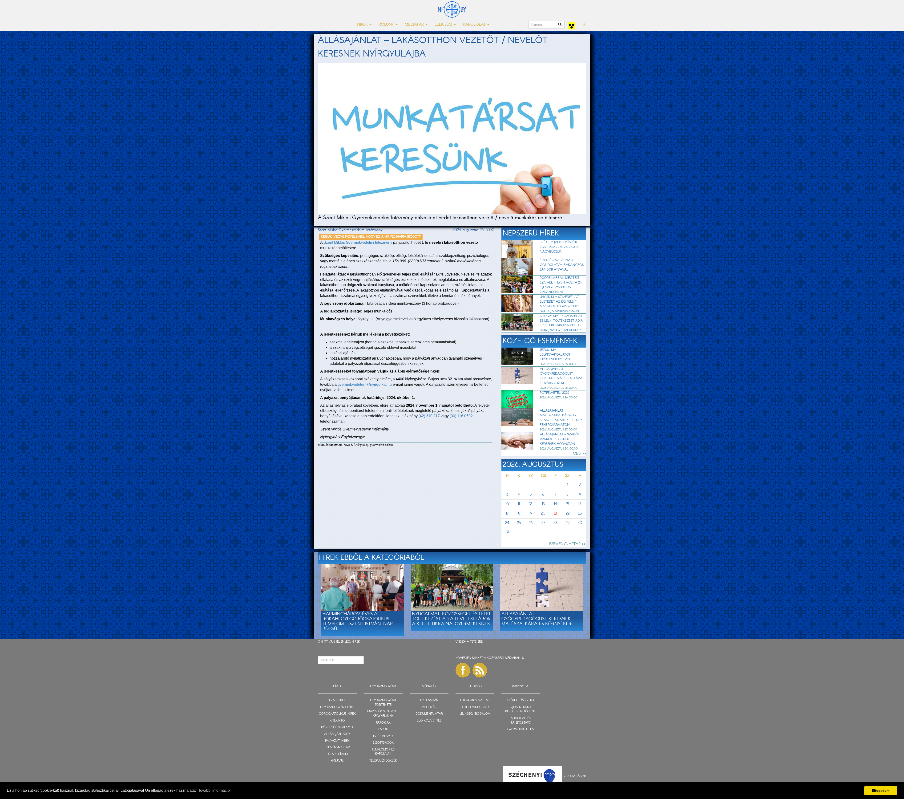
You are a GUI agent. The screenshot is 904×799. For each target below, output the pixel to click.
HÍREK (356, 642)
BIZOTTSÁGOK (383, 743)
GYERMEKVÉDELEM (520, 729)
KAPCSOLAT (521, 686)
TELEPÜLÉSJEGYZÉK (383, 760)
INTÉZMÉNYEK (383, 736)
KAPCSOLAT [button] (475, 25)
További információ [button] (214, 790)
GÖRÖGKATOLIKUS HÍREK (337, 714)
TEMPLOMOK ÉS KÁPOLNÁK (383, 751)
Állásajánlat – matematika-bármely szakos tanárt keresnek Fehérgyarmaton (561, 417)
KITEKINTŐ (337, 720)
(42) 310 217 (429, 416)
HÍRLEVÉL (337, 761)
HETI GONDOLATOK (475, 707)
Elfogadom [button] (880, 790)
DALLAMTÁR (429, 700)
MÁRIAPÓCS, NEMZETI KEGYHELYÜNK (383, 713)
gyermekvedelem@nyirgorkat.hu (365, 384)
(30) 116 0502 (461, 416)
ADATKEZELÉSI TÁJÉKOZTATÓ (521, 720)
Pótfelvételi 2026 (554, 392)
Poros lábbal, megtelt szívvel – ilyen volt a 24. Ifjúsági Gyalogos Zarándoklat (561, 285)
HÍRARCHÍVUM (337, 754)
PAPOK (383, 729)
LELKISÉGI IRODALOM (475, 714)
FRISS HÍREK (337, 700)
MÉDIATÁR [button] (415, 25)
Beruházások (574, 776)
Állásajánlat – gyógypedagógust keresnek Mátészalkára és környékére (561, 376)
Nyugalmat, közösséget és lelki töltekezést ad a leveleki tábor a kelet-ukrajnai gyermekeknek (561, 323)
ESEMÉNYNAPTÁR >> (567, 544)
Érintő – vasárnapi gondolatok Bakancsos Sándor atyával (562, 265)
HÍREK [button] (363, 25)
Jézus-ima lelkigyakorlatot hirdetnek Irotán (555, 355)
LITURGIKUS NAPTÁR (475, 700)
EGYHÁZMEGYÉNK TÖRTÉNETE (383, 702)
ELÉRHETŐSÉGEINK (520, 700)
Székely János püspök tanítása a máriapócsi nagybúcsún (559, 247)
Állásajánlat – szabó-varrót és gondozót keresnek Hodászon (560, 439)
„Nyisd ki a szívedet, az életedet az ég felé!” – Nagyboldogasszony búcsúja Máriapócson (559, 304)
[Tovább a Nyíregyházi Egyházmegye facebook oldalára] (463, 670)
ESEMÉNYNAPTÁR (337, 747)
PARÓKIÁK (383, 723)
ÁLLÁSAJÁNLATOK (337, 734)
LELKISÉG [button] (444, 25)
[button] (584, 25)
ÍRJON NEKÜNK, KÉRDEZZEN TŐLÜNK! (521, 709)
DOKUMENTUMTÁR (429, 714)
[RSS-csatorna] (479, 670)
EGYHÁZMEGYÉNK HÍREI (337, 707)
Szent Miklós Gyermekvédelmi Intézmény (357, 243)
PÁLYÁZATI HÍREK (337, 741)
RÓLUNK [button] (387, 25)
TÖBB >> (578, 453)
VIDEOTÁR (429, 707)
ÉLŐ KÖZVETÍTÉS (429, 720)
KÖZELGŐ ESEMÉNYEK (337, 727)
